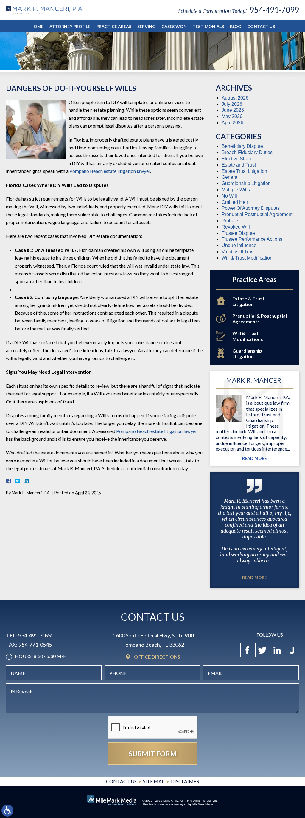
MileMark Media (203, 804)
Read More (254, 458)
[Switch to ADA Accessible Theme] (7, 811)
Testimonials (208, 26)
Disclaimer (185, 781)
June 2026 (233, 110)
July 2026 (232, 104)
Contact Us (261, 26)
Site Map (154, 781)
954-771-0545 (35, 644)
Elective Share (237, 158)
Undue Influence (239, 245)
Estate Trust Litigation (244, 171)
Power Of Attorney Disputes (251, 208)
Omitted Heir (235, 202)
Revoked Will (236, 226)
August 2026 (235, 97)
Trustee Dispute (238, 233)
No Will (229, 195)
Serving (146, 26)
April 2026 (232, 122)
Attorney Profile (69, 26)
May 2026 (232, 116)
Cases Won (174, 26)
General (230, 177)
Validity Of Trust (238, 251)
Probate (230, 220)
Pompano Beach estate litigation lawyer (109, 171)
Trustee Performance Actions (252, 239)
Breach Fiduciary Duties (247, 152)
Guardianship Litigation (246, 183)
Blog (235, 26)
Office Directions (157, 656)
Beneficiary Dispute (242, 146)
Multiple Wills (236, 189)
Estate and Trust (239, 164)
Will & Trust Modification (247, 257)
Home (36, 26)
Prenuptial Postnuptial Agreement (257, 214)
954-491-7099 (274, 10)
